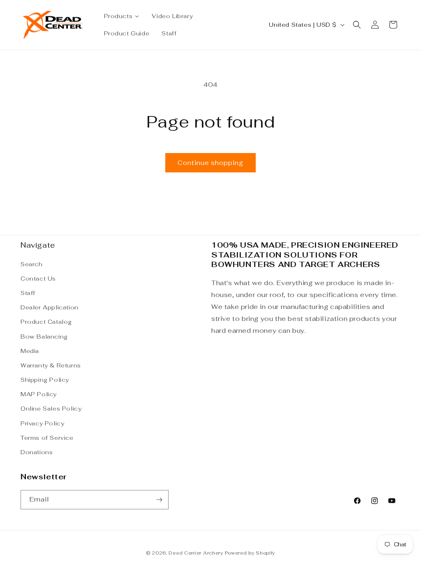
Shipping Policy (45, 379)
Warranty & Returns (51, 365)
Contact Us (38, 278)
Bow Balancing (44, 336)
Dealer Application (50, 307)
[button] (357, 25)
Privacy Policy (42, 423)
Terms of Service (47, 437)
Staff (28, 293)
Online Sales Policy (51, 408)
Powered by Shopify (250, 553)
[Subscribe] (159, 499)
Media (30, 351)
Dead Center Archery (196, 553)
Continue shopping (210, 163)
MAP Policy (39, 394)
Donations (37, 452)
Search (32, 264)
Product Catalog (46, 321)
